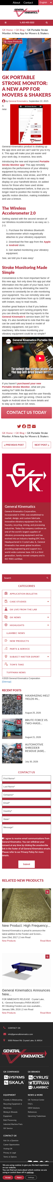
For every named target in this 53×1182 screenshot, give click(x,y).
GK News (15, 617)
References (32, 1112)
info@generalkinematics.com (20, 1034)
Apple (47, 241)
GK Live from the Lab (23, 610)
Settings (31, 1177)
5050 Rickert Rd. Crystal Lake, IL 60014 (25, 1040)
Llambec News (16, 633)
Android (13, 245)
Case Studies (18, 602)
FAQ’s (30, 1104)
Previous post (15, 445)
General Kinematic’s (13, 316)
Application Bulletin (23, 594)
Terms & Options (10, 1157)
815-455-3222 (28, 23)
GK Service (8, 1128)
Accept (7, 1177)
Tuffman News (16, 672)
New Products (15, 41)
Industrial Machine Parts (13, 1124)
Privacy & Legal (9, 1153)
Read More (45, 941)
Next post (41, 445)
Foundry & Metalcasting (12, 1100)
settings (30, 1172)
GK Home (7, 30)
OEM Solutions (34, 1108)
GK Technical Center (36, 1100)
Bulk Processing (9, 1120)
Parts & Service (20, 649)
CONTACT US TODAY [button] (26, 413)
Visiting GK (7, 1149)
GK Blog (20, 30)
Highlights (17, 625)
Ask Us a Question (10, 1141)
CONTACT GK (14, 1028)
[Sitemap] (6, 682)
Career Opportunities (11, 1145)
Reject (19, 1177)
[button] (45, 2)
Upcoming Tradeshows (37, 1116)
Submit (26, 864)
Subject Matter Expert (25, 657)
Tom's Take (17, 665)
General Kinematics (18, 101)
